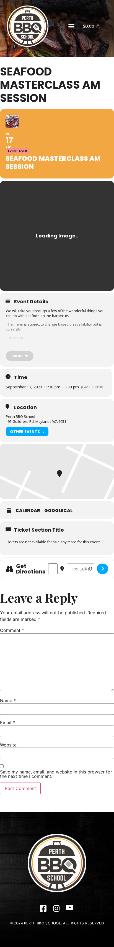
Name (8, 700)
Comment (12, 630)
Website (8, 745)
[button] (71, 26)
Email (7, 722)
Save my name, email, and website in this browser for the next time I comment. (56, 774)
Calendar (27, 510)
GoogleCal (58, 510)
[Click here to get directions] (102, 569)
